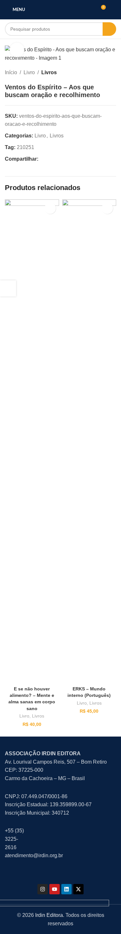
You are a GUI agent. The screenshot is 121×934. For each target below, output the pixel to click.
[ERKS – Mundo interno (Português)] (89, 441)
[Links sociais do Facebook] (42, 159)
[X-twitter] (78, 889)
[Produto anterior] (100, 72)
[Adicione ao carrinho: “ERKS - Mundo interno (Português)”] (107, 208)
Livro (29, 72)
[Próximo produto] (113, 72)
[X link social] (50, 159)
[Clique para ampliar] (17, 50)
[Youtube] (54, 889)
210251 (25, 147)
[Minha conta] (113, 9)
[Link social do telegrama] (73, 159)
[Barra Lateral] (8, 288)
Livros (49, 72)
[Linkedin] (66, 889)
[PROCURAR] (109, 29)
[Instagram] (42, 889)
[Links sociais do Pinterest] (58, 159)
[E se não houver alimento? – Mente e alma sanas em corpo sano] (32, 441)
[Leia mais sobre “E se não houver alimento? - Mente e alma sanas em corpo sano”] (50, 208)
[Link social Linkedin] (65, 159)
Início (11, 72)
